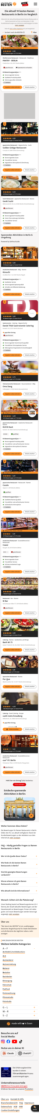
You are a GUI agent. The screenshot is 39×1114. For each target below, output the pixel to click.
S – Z (19, 1015)
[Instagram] (3, 1041)
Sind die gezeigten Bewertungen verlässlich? (19, 873)
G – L (19, 1007)
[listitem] (14, 952)
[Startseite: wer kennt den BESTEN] (9, 4)
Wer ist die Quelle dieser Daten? (19, 856)
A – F (19, 948)
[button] (35, 1108)
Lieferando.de (11, 726)
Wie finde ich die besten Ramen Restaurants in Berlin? (19, 864)
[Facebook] (8, 1041)
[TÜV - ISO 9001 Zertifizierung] (6, 1072)
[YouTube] (14, 1041)
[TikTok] (21, 1041)
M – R (19, 1011)
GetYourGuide (15, 242)
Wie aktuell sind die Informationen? (19, 891)
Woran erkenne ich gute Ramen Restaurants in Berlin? (19, 882)
